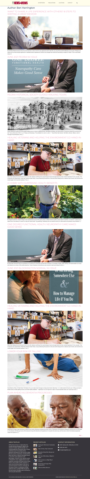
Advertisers (41, 2)
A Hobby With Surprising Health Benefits (32, 183)
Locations (61, 2)
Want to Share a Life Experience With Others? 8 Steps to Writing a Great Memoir (41, 12)
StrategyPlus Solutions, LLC (71, 477)
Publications (51, 2)
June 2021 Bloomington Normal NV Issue (31, 268)
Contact (70, 2)
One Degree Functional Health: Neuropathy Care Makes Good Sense (41, 225)
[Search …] (77, 3)
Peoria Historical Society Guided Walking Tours (37, 94)
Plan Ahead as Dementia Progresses (29, 392)
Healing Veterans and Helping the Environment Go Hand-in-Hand (44, 138)
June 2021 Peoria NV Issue (22, 57)
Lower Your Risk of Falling (24, 351)
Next (81, 435)
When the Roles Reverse (44, 467)
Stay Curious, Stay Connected (45, 448)
